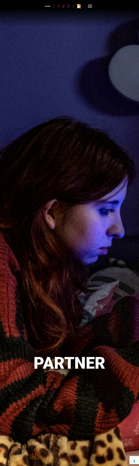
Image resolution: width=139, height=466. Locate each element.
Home (48, 6)
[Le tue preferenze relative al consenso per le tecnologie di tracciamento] (134, 461)
